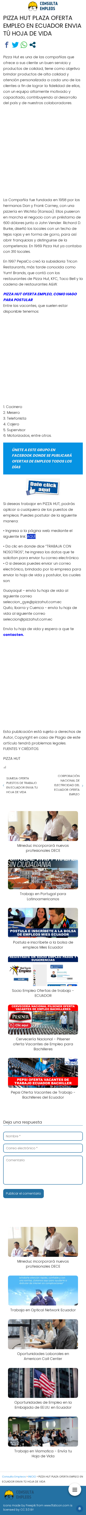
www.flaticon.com (56, 1505)
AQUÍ (31, 536)
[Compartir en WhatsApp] (23, 44)
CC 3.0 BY (27, 1510)
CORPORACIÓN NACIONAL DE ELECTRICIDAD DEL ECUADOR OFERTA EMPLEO (67, 785)
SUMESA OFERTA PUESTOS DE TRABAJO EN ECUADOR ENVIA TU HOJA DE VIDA (22, 785)
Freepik (31, 1505)
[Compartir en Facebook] (6, 44)
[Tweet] (15, 44)
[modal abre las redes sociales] (32, 44)
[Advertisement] (43, 153)
